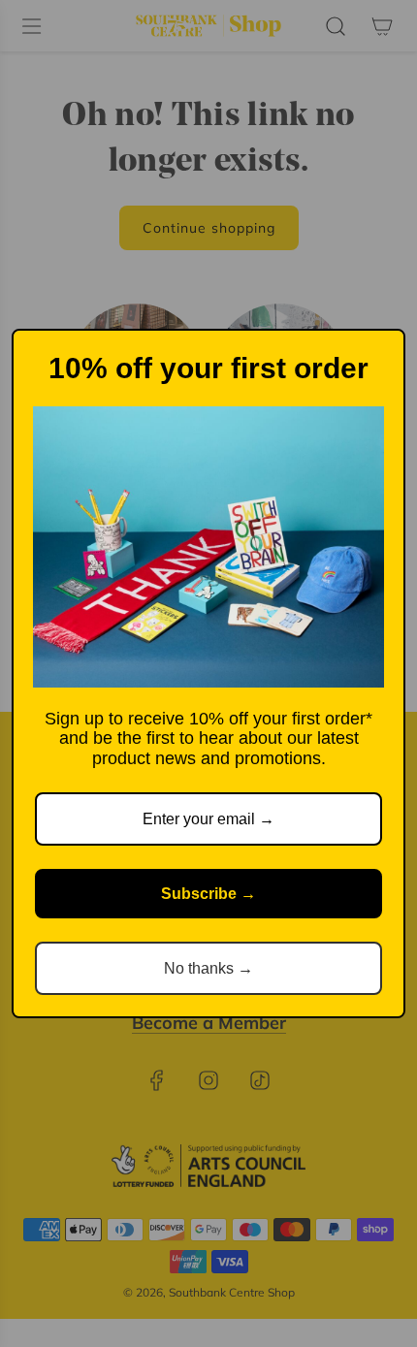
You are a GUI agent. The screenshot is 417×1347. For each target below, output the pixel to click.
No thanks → (208, 968)
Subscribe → (208, 893)
